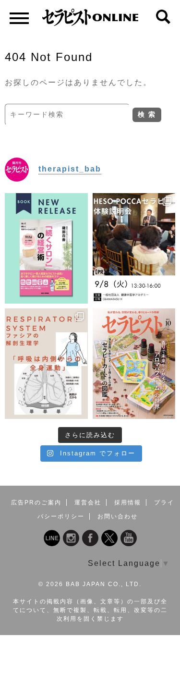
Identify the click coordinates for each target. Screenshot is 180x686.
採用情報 (127, 502)
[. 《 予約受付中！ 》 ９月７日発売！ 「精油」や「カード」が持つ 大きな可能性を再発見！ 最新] (134, 363)
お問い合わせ (117, 516)
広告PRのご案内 (36, 502)
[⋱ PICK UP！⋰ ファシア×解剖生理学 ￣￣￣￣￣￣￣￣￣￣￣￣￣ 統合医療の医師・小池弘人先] (46, 363)
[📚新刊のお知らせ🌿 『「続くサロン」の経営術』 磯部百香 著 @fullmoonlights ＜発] (46, 248)
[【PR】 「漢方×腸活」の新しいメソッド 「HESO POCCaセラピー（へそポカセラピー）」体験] (134, 248)
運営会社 (87, 502)
